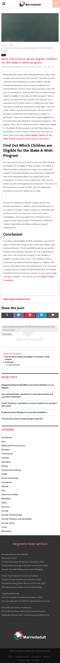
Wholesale (6, 531)
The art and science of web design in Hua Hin (22, 419)
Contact (36, 660)
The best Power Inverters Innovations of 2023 (21, 579)
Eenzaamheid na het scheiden (14, 554)
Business (5, 450)
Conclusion (9, 362)
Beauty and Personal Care (13, 445)
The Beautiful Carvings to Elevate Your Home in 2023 (24, 565)
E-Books (5, 458)
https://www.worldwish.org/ (16, 299)
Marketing (6, 498)
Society (4, 511)
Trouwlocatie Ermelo (10, 593)
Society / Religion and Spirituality (16, 519)
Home (10, 657)
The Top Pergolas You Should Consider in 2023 (21, 597)
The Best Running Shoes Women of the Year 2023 (23, 583)
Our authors (36, 657)
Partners (46, 657)
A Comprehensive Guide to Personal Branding (21, 587)
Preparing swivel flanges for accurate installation (24, 412)
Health (4, 474)
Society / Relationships (11, 515)
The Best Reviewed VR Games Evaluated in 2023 (22, 562)
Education (6, 462)
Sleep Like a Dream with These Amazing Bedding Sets (25, 615)
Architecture (7, 437)
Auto (3, 441)
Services (5, 507)
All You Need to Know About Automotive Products (23, 611)
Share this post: (14, 365)
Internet (4, 486)
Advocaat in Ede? (9, 558)
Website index (24, 660)
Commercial (7, 454)
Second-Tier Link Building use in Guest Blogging (22, 569)
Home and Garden (9, 478)
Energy (4, 466)
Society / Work (8, 523)
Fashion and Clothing (11, 470)
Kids (3, 55)
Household (6, 482)
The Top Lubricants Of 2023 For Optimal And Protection (25, 601)
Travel (4, 527)
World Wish (7, 334)
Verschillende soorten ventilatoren (16, 607)
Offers (4, 503)
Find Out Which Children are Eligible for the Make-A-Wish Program (27, 358)
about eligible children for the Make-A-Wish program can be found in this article (29, 328)
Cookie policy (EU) (22, 657)
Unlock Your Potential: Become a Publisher (20, 576)
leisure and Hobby (9, 494)
